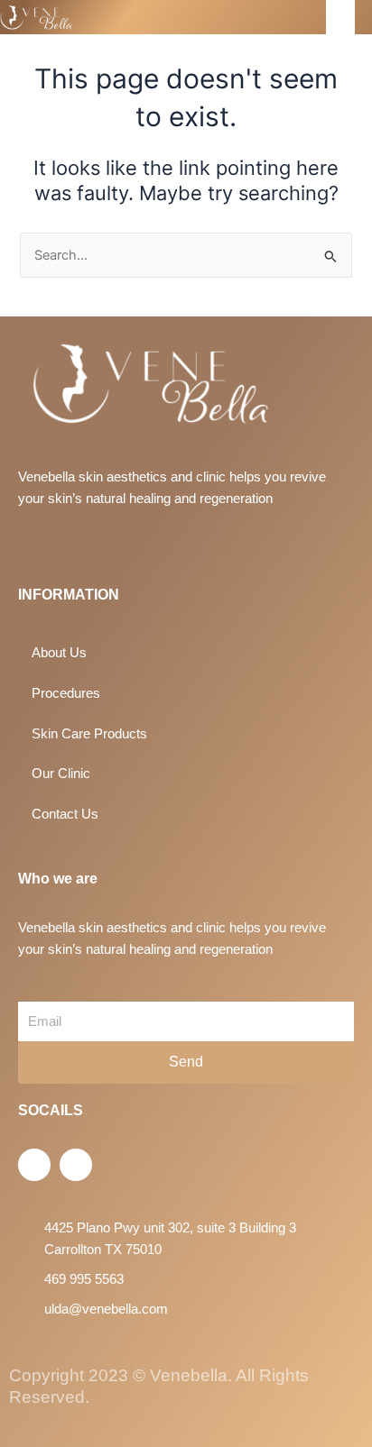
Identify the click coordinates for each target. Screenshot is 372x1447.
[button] (340, 17)
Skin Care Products (89, 734)
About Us (59, 653)
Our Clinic (61, 773)
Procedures (66, 693)
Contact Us (65, 814)
